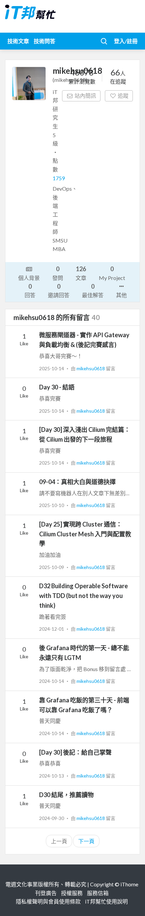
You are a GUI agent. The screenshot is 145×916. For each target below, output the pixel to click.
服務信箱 (98, 893)
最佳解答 (93, 290)
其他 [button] (121, 295)
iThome (129, 884)
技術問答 (44, 41)
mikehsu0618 (91, 368)
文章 (81, 273)
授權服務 (72, 893)
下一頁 (86, 841)
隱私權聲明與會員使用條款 (48, 901)
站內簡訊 (85, 95)
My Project (112, 273)
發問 (57, 273)
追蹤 (123, 95)
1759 (59, 178)
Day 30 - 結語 (57, 387)
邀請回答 (58, 290)
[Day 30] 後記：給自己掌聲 (75, 752)
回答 (30, 290)
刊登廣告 (46, 893)
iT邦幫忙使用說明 (106, 901)
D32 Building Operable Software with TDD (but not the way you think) (83, 595)
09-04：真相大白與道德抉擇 (77, 481)
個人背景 (29, 278)
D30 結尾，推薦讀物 (66, 794)
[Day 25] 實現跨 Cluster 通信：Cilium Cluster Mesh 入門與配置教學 (85, 533)
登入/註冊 (126, 41)
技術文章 (18, 41)
